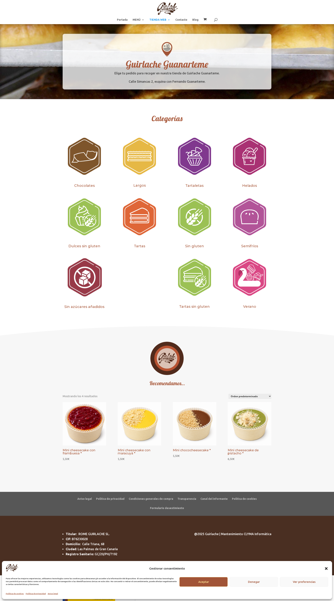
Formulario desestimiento (167, 508)
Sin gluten (194, 246)
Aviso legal (53, 593)
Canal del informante (214, 498)
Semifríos (249, 246)
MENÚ (137, 19)
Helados (249, 186)
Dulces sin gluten (84, 246)
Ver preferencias (304, 581)
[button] (326, 568)
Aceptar (203, 581)
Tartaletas (194, 186)
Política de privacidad (36, 593)
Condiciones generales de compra (151, 498)
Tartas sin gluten (194, 306)
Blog (195, 19)
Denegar (254, 581)
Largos (139, 185)
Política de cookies (15, 593)
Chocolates (84, 186)
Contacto (181, 19)
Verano (249, 306)
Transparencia (186, 498)
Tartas (139, 246)
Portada (122, 19)
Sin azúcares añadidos (84, 307)
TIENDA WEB (157, 19)
